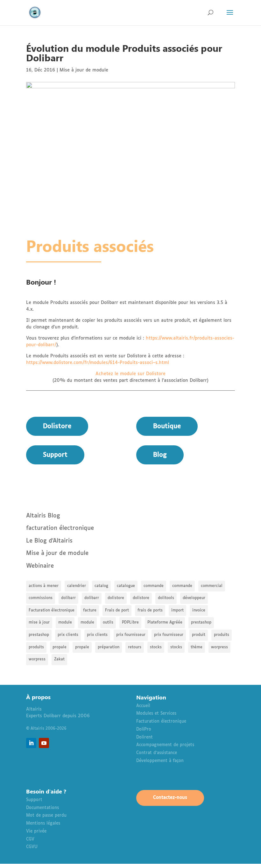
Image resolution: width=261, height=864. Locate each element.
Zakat (59, 659)
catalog (101, 586)
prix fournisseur (130, 635)
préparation (108, 647)
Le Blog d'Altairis (49, 541)
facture (89, 610)
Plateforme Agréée (164, 622)
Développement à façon (160, 761)
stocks (156, 647)
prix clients (68, 635)
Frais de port (117, 610)
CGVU (32, 847)
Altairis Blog (43, 516)
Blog (160, 455)
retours (134, 647)
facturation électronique (60, 528)
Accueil (143, 706)
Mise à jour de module (84, 70)
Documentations (42, 808)
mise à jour (39, 622)
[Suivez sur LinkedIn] (31, 743)
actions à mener (44, 586)
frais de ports (150, 610)
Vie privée (36, 831)
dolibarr (68, 598)
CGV (30, 839)
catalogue (126, 586)
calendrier (76, 586)
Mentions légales (43, 823)
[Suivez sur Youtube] (44, 743)
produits (221, 635)
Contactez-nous (170, 797)
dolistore (116, 598)
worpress (219, 647)
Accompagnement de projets (165, 745)
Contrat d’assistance (156, 753)
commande (154, 586)
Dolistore (57, 426)
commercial (211, 586)
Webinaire (40, 566)
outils (108, 622)
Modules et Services (156, 714)
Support (55, 455)
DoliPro (143, 729)
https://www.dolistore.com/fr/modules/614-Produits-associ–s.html (97, 363)
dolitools (166, 598)
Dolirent (144, 737)
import (177, 610)
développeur (194, 598)
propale (60, 647)
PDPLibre (130, 622)
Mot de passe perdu (46, 815)
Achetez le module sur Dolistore (130, 374)
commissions (41, 598)
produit (198, 635)
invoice (198, 610)
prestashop (201, 622)
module (65, 622)
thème (196, 647)
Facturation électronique (51, 610)
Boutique (167, 426)
